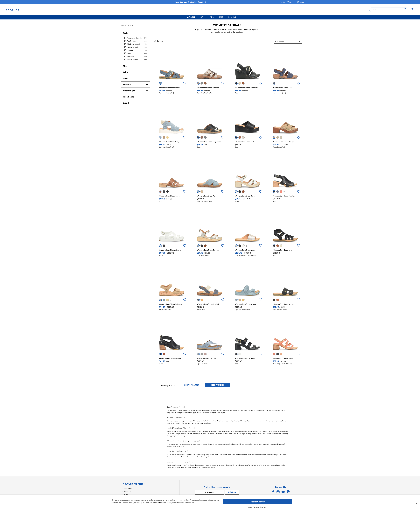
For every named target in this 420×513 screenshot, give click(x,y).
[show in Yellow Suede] (167, 137)
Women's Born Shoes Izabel (245, 250)
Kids (211, 17)
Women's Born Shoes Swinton (284, 196)
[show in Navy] (205, 137)
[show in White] (236, 191)
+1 (284, 192)
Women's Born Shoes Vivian (245, 304)
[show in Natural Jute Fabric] (277, 137)
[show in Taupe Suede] (164, 137)
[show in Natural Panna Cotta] (281, 354)
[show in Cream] (281, 245)
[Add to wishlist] (185, 83)
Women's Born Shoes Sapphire (246, 87)
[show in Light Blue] (202, 83)
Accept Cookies (257, 501)
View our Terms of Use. (186, 502)
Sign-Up (232, 492)
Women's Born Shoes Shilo (245, 142)
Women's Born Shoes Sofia (283, 358)
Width (126, 72)
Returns (125, 494)
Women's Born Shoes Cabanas (170, 304)
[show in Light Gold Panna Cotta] (243, 137)
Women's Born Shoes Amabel (208, 304)
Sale (221, 17)
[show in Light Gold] (281, 137)
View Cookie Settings (257, 507)
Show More (220, 385)
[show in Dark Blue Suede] (160, 83)
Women (191, 17)
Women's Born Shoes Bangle (283, 142)
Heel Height (129, 90)
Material (127, 84)
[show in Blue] (202, 354)
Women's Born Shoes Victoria (170, 250)
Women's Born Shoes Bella (245, 196)
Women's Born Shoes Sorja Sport (209, 142)
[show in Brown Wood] (202, 137)
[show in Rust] (281, 191)
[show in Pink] (205, 354)
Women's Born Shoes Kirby (169, 142)
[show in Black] (236, 83)
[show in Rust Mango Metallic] (274, 354)
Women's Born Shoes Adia (206, 196)
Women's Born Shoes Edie (206, 358)
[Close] (416, 503)
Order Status (127, 488)
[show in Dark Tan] (243, 191)
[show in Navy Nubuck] (274, 83)
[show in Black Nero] (240, 245)
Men (202, 17)
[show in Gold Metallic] (198, 83)
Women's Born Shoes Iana (282, 250)
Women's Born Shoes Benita (283, 304)
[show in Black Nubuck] (274, 300)
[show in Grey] (240, 83)
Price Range (128, 96)
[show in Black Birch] (277, 354)
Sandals (130, 25)
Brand (126, 102)
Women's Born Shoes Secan (245, 358)
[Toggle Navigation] (196, 17)
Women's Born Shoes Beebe (169, 87)
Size (125, 66)
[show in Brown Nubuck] (277, 300)
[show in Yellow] (202, 300)
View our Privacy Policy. (168, 502)
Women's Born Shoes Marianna (170, 196)
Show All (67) (194, 385)
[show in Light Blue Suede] (160, 137)
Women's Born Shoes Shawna (208, 87)
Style (125, 33)
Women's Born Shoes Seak (282, 87)
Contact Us (126, 491)
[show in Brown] (205, 83)
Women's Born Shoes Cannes (208, 250)
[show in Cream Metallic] (243, 245)
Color (125, 78)
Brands (232, 17)
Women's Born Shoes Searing (170, 358)
